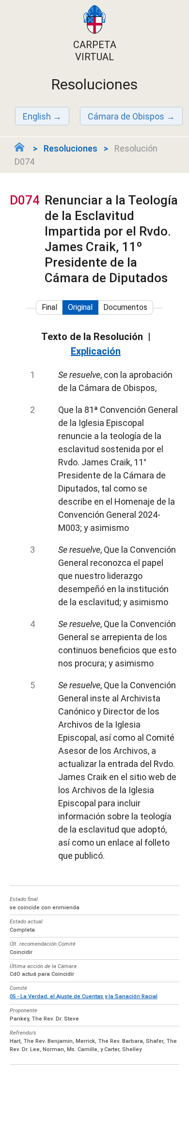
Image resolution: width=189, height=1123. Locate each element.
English (37, 116)
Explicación (96, 351)
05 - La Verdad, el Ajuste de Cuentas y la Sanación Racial (84, 996)
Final (49, 307)
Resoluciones (70, 148)
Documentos (125, 307)
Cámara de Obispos (126, 116)
